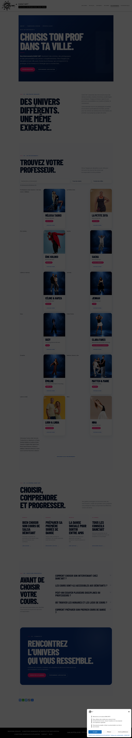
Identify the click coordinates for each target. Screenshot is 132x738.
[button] (129, 711)
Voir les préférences (123, 731)
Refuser (109, 731)
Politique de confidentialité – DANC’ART (120, 735)
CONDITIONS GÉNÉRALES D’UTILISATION (99, 735)
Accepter (95, 731)
